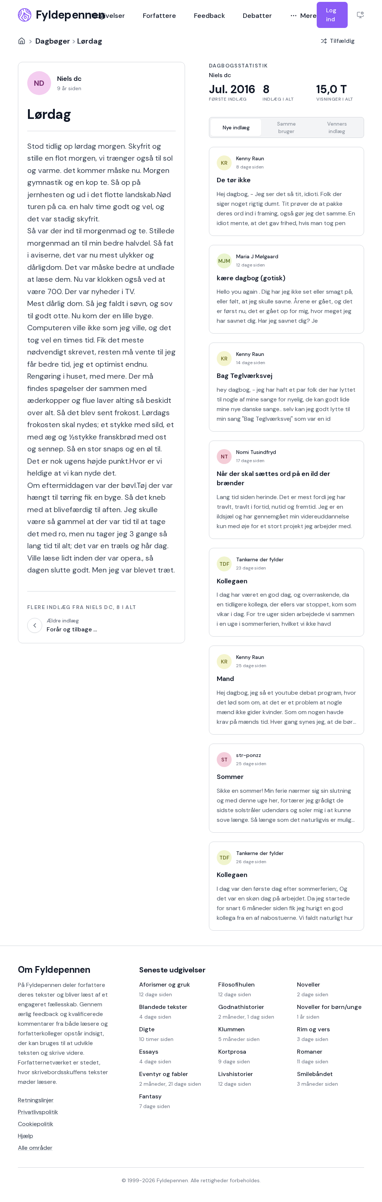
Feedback (209, 15)
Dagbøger (52, 41)
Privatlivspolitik (38, 1112)
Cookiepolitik (35, 1124)
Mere (308, 15)
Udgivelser (108, 15)
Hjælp (25, 1136)
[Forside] (21, 41)
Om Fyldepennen (54, 969)
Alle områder (35, 1148)
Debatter (257, 15)
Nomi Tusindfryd (256, 452)
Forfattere (159, 15)
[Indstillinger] (360, 15)
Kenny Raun (250, 158)
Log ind (331, 14)
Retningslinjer (36, 1100)
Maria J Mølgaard (257, 256)
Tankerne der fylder (260, 559)
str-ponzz (248, 755)
